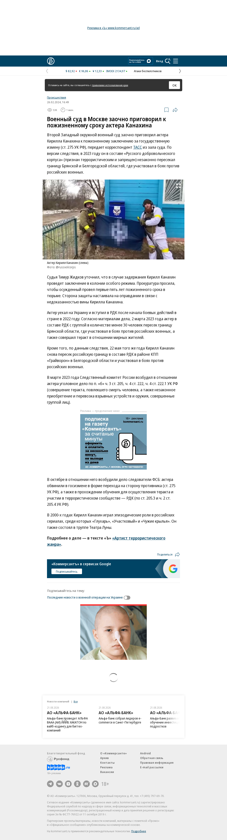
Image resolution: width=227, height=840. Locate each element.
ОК (174, 85)
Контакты (107, 763)
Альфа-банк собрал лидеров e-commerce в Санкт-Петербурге (120, 720)
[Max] (95, 784)
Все (76, 701)
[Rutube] (86, 784)
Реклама (106, 767)
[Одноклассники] (77, 784)
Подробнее (138, 831)
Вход (159, 61)
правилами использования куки (110, 85)
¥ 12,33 (97, 71)
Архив (104, 758)
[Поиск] (167, 61)
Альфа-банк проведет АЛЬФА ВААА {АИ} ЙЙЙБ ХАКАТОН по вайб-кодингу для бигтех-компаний (67, 724)
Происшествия (56, 97)
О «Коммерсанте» (113, 753)
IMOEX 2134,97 (115, 71)
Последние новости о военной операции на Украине (85, 597)
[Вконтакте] (59, 784)
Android (145, 753)
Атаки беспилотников (148, 71)
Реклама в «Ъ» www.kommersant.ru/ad (113, 28)
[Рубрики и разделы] (175, 61)
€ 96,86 (83, 71)
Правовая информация (157, 763)
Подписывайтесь (67, 571)
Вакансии (107, 772)
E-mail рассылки (151, 767)
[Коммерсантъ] (51, 61)
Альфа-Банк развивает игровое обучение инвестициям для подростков (171, 722)
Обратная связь (151, 758)
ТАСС (137, 147)
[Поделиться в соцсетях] (175, 110)
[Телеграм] (50, 784)
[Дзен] (68, 784)
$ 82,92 (70, 71)
